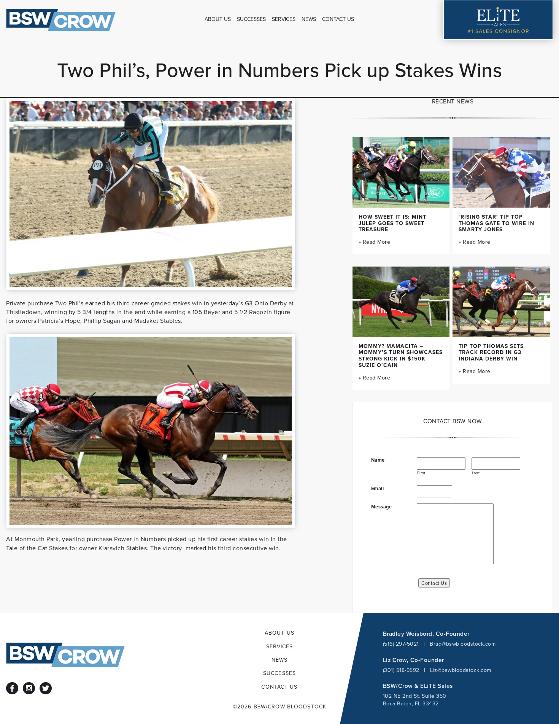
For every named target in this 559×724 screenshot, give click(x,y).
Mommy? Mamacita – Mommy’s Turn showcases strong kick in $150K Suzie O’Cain (401, 355)
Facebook (12, 688)
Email (377, 488)
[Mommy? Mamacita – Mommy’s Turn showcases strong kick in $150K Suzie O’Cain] (401, 302)
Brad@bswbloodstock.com (462, 644)
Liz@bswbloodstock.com (460, 670)
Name (378, 460)
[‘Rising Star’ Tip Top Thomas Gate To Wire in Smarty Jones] (501, 172)
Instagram (29, 688)
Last (476, 472)
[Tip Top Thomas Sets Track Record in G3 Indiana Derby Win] (501, 302)
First (421, 472)
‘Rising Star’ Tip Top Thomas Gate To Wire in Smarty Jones (496, 223)
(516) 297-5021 (401, 644)
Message (381, 506)
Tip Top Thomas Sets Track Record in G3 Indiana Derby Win (491, 352)
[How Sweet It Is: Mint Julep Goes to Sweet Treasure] (401, 172)
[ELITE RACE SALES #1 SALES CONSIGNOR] (498, 19)
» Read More (375, 242)
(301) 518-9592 (401, 670)
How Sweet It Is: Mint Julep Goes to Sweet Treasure (392, 223)
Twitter (46, 688)
